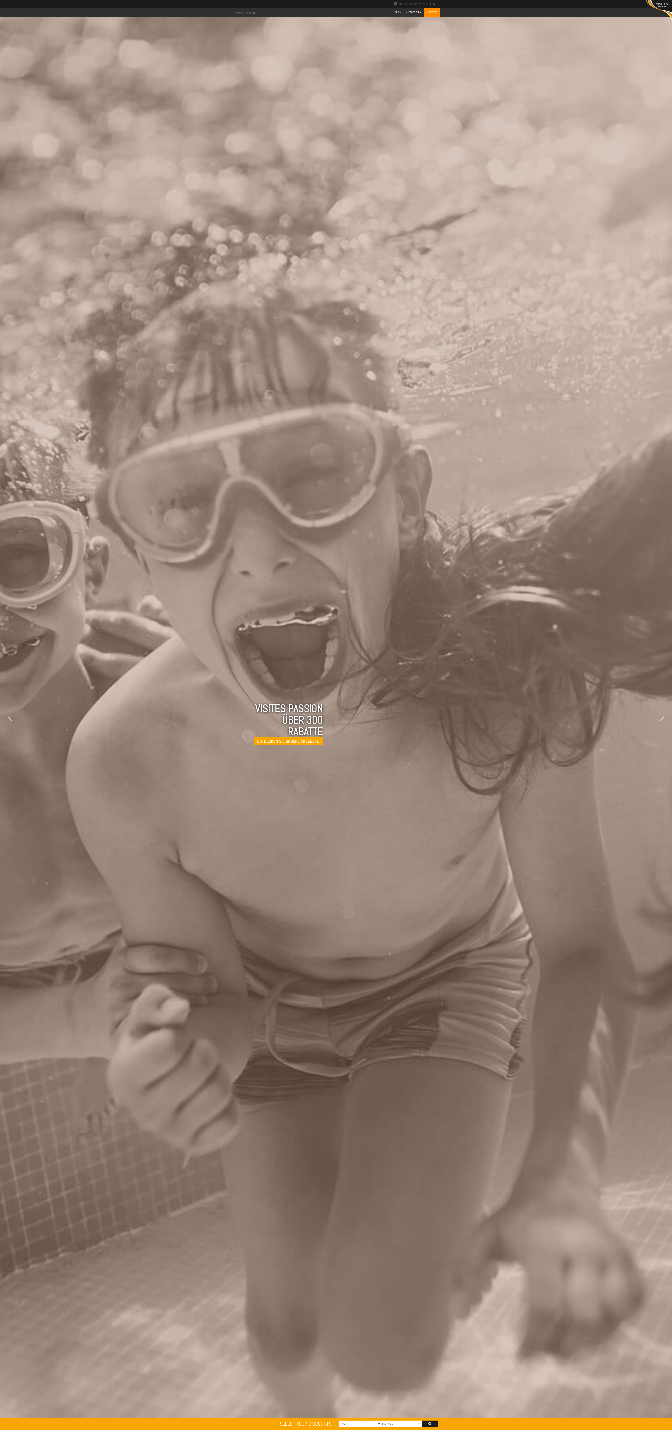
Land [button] (396, 12)
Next (660, 717)
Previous (12, 717)
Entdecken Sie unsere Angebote (288, 741)
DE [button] (433, 3)
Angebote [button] (431, 12)
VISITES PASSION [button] (246, 13)
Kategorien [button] (412, 12)
